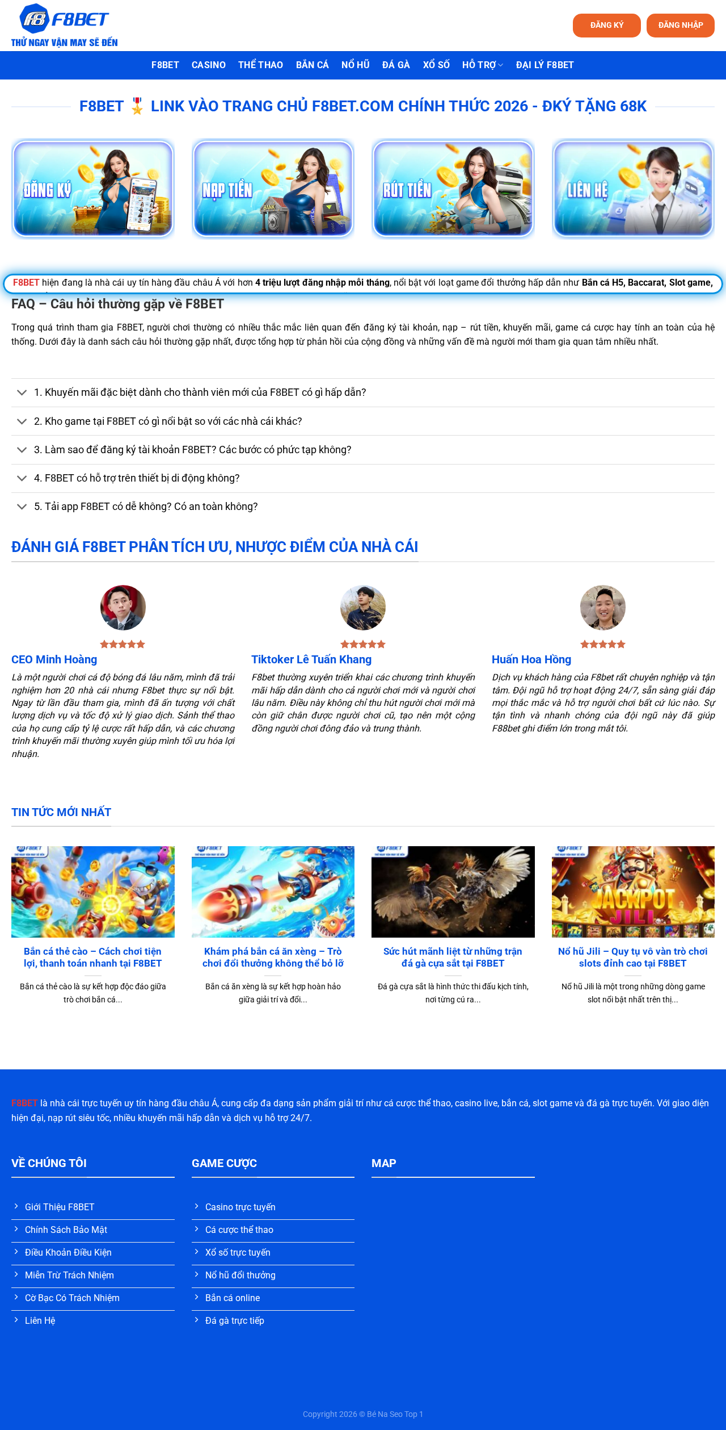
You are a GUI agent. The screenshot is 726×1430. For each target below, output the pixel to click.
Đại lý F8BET (545, 65)
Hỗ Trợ (479, 65)
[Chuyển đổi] (22, 394)
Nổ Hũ (355, 65)
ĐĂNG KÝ (607, 25)
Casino (209, 65)
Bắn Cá (313, 65)
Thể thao (261, 65)
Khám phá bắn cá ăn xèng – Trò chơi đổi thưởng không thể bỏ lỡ (273, 957)
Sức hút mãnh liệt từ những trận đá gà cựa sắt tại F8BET (452, 957)
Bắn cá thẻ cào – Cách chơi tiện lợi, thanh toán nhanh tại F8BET (93, 957)
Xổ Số (436, 65)
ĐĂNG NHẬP (681, 25)
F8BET (165, 65)
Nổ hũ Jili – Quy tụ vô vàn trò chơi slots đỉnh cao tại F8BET (633, 957)
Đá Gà (396, 65)
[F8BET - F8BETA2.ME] (78, 25)
